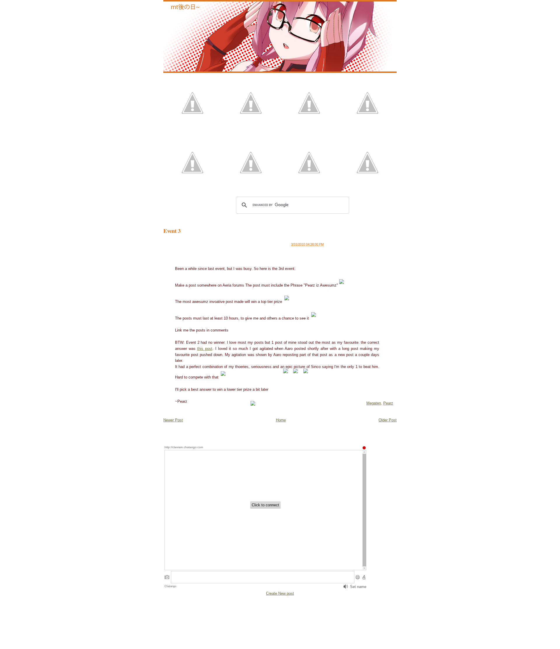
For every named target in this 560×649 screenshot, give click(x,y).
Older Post (388, 420)
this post (204, 348)
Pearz (388, 403)
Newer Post (173, 420)
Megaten (373, 403)
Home (281, 420)
